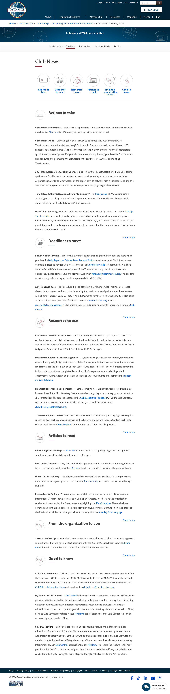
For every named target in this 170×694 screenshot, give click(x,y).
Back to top (129, 237)
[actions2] (43, 80)
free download (64, 424)
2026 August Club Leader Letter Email (73, 23)
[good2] (126, 80)
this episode (101, 193)
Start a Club (122, 3)
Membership (26, 23)
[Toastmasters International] (16, 10)
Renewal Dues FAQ (97, 300)
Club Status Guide (96, 264)
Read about (71, 450)
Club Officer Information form (50, 587)
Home (12, 23)
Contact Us (133, 3)
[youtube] (152, 678)
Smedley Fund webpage (110, 512)
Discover (75, 468)
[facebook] (131, 678)
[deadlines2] (60, 80)
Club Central (71, 595)
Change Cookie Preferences (122, 670)
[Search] (159, 3)
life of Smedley (103, 503)
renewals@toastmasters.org (106, 273)
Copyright (77, 670)
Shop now (54, 132)
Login (100, 3)
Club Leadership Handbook (93, 397)
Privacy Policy (23, 670)
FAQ (11, 670)
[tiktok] (138, 678)
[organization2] (110, 80)
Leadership (43, 23)
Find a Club (109, 3)
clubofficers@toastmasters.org (50, 406)
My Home (79, 613)
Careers (103, 670)
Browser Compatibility (60, 670)
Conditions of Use (40, 670)
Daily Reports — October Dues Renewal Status (71, 260)
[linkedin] (145, 678)
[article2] (93, 80)
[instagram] (159, 678)
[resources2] (76, 80)
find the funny (91, 481)
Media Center (91, 670)
